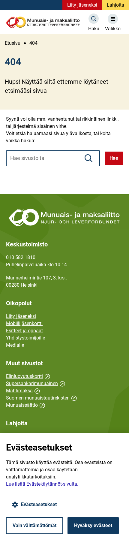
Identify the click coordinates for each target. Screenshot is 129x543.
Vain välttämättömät (34, 525)
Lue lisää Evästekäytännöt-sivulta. (42, 484)
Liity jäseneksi (82, 5)
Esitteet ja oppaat (24, 330)
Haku (93, 29)
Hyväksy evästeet (93, 525)
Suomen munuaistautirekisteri (41, 398)
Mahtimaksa (23, 391)
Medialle (15, 345)
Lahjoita (115, 5)
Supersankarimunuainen (35, 383)
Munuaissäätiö (25, 405)
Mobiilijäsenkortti (24, 323)
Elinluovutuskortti (28, 376)
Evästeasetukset (39, 504)
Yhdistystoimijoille (25, 338)
